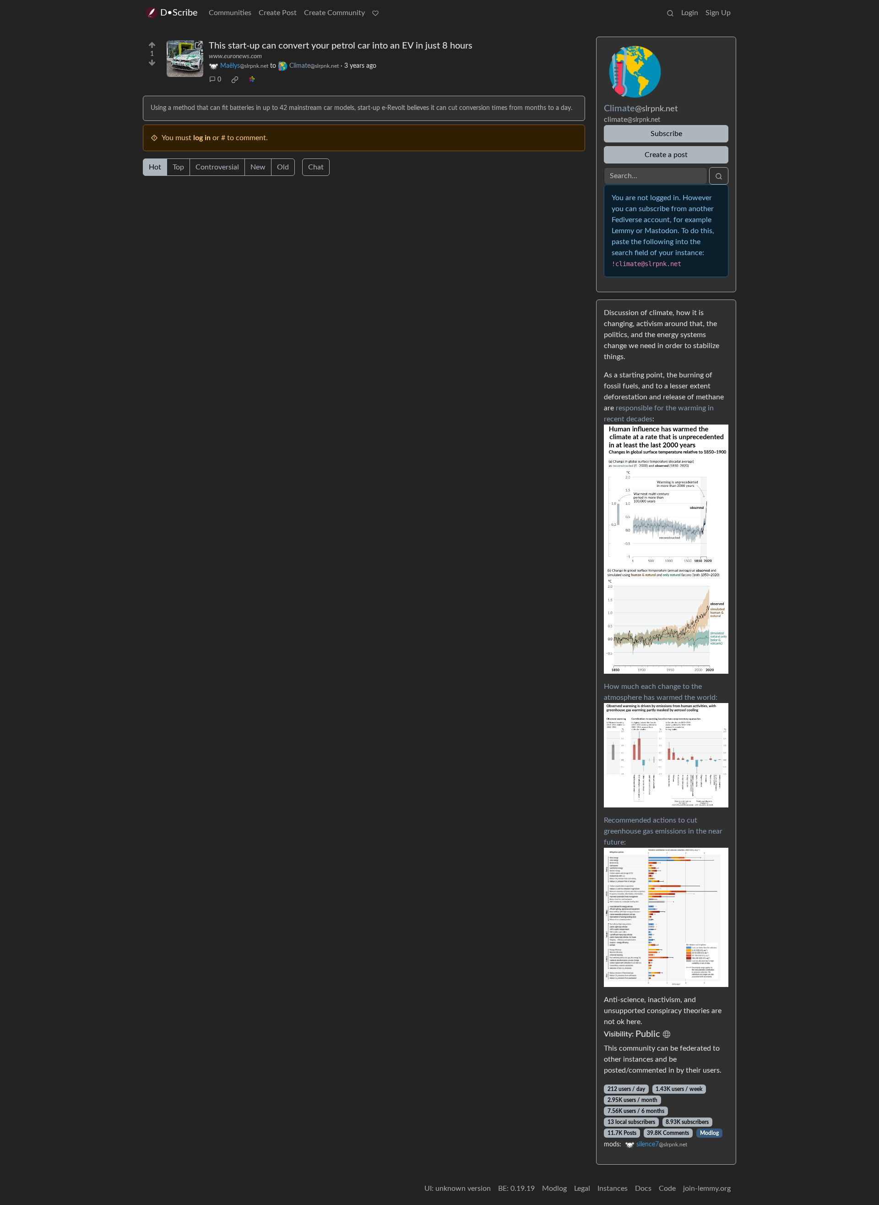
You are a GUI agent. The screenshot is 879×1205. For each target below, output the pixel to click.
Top (178, 167)
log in (202, 138)
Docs (643, 1188)
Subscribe (666, 133)
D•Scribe (179, 12)
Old (283, 167)
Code (667, 1188)
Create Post (278, 12)
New (258, 167)
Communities (230, 12)
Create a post (666, 154)
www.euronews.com (235, 56)
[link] (234, 79)
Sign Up (718, 12)
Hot (155, 167)
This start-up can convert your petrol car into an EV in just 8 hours (340, 45)
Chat (316, 167)
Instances (612, 1188)
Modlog (709, 1133)
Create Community (334, 12)
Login (689, 12)
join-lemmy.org (707, 1188)
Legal (582, 1188)
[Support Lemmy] (375, 13)
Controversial (217, 167)
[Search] (670, 13)
